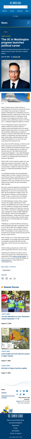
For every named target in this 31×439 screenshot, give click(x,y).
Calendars (19, 11)
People (12, 11)
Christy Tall (16, 57)
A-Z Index (15, 16)
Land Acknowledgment (15, 423)
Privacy (15, 428)
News (4, 22)
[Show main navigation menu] (28, 22)
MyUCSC (4, 11)
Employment (15, 425)
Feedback (3, 392)
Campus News (6, 270)
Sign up (18, 401)
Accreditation (15, 431)
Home (5, 32)
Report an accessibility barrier (15, 420)
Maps (27, 11)
